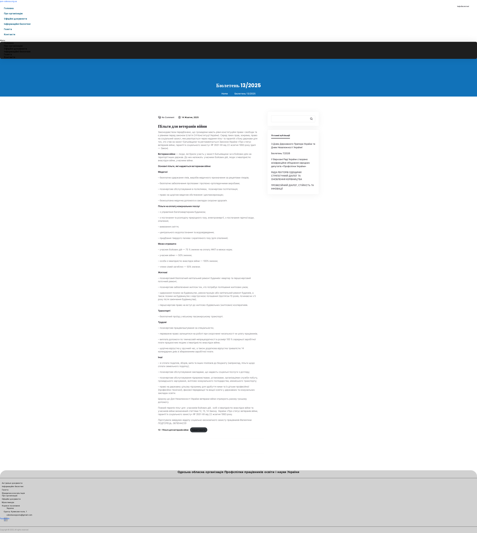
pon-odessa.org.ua (8, 1)
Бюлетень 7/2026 (280, 153)
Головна (9, 8)
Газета (8, 29)
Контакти (9, 34)
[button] (238, 40)
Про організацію (13, 13)
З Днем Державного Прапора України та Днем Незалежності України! (293, 146)
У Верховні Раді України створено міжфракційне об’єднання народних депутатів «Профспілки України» (290, 163)
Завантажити (198, 430)
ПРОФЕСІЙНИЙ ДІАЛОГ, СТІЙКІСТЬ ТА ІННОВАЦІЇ (292, 187)
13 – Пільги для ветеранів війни (173, 430)
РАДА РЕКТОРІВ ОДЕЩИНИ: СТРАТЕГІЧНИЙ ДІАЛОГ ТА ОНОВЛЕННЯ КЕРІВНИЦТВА (286, 176)
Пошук (311, 118)
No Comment (168, 117)
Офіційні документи (15, 18)
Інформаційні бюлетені (17, 24)
